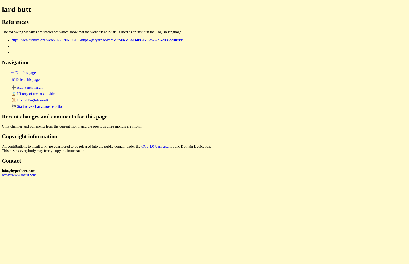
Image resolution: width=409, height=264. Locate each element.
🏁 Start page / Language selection (37, 106)
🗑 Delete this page (25, 80)
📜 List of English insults (30, 100)
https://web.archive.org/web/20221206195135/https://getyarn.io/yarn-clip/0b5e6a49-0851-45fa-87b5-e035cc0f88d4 (97, 40)
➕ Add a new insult (26, 87)
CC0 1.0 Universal (155, 146)
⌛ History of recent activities (33, 94)
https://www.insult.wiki (19, 175)
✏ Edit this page (23, 73)
